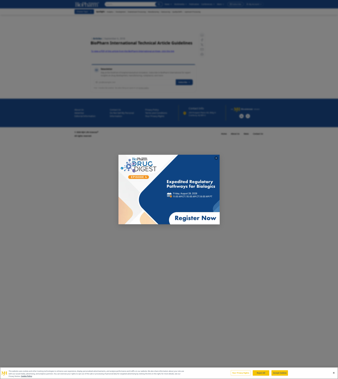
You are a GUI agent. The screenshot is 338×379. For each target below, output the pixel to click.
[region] (169, 373)
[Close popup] (216, 158)
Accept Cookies (279, 373)
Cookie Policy (26, 376)
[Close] (334, 373)
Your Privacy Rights (240, 373)
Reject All (261, 373)
